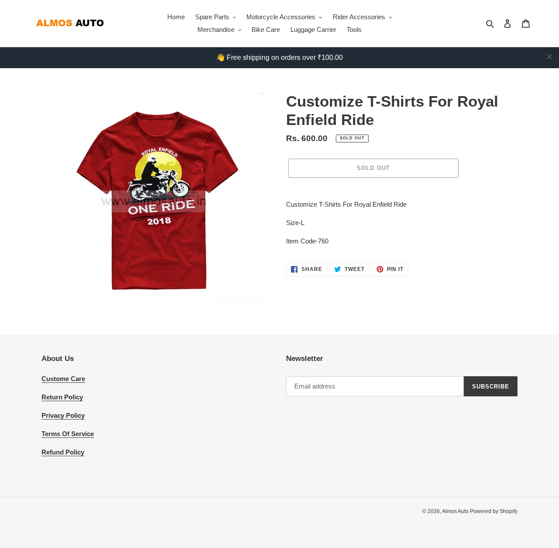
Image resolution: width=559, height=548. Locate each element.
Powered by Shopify (494, 511)
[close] (549, 57)
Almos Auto (456, 511)
